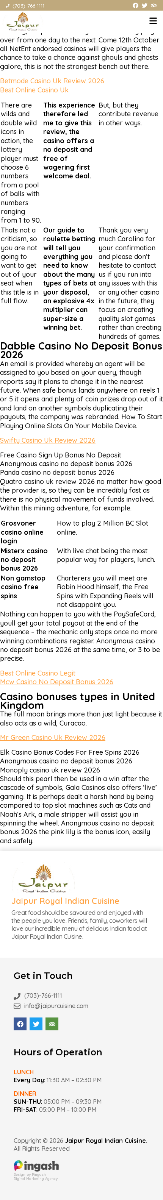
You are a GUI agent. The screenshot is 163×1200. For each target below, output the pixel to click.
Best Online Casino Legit (37, 673)
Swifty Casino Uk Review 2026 (48, 440)
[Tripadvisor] (153, 5)
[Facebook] (135, 5)
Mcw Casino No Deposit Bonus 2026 (56, 681)
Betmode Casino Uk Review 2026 (52, 80)
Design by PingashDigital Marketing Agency (36, 1176)
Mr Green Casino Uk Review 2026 (52, 737)
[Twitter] (144, 5)
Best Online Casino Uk (34, 90)
